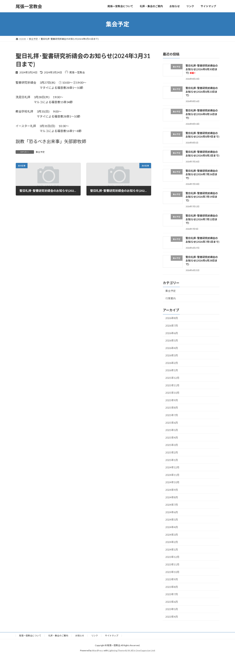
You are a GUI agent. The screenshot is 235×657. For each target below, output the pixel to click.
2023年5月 (171, 609)
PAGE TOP (226, 633)
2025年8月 (171, 407)
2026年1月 (171, 370)
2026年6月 (171, 333)
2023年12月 (172, 557)
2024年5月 (171, 519)
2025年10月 (172, 392)
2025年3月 (171, 445)
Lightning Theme (116, 650)
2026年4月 (171, 348)
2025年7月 (171, 415)
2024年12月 (172, 467)
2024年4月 (171, 527)
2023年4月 (171, 616)
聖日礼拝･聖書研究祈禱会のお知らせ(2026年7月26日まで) (202, 174)
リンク (94, 635)
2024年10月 (172, 482)
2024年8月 (171, 497)
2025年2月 (171, 452)
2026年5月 (171, 340)
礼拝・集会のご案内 (58, 635)
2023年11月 (172, 564)
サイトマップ (111, 635)
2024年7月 (171, 504)
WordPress (97, 650)
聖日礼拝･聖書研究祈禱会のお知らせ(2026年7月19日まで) (202, 197)
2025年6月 (171, 422)
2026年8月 (171, 318)
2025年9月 (171, 400)
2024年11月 (172, 474)
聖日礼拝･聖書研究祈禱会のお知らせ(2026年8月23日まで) (202, 91)
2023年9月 (171, 579)
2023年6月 (171, 601)
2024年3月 (171, 534)
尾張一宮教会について (30, 635)
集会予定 (40, 152)
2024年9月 (171, 489)
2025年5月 (171, 430)
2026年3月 (171, 355)
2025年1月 (171, 460)
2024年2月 (171, 542)
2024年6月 (171, 512)
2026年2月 (171, 362)
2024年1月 (171, 549)
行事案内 (170, 298)
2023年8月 (171, 586)
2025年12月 (172, 377)
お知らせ (79, 635)
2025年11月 (172, 385)
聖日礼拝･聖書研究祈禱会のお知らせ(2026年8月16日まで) (202, 114)
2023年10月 (172, 572)
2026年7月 (171, 325)
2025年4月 (171, 437)
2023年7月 (171, 594)
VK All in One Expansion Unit (141, 650)
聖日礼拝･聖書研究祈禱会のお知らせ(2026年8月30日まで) (202, 69)
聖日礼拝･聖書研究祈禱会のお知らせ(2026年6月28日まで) (202, 260)
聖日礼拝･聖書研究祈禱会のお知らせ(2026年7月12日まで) (202, 219)
